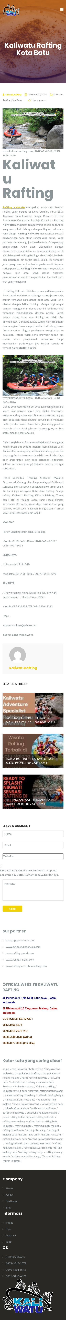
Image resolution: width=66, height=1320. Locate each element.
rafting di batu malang (46, 1125)
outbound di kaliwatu (43, 1108)
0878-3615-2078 (16, 1263)
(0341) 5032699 (15, 1256)
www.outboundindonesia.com (23, 946)
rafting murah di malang (26, 1156)
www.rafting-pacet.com (20, 953)
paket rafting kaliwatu (41, 1117)
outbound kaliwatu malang (42, 1112)
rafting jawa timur (29, 1134)
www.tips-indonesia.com (20, 940)
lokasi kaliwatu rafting (26, 1103)
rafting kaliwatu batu (15, 1138)
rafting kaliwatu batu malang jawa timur (28, 1143)
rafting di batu (23, 1125)
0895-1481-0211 (16, 1269)
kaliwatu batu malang (22, 1082)
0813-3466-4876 (16, 1276)
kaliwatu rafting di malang (20, 1095)
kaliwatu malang (24, 1086)
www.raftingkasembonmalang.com (26, 965)
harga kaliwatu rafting (27, 1073)
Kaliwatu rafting (45, 1086)
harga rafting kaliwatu (34, 1077)
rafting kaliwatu (51, 1134)
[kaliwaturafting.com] (11, 9)
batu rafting (36, 1068)
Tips (8, 1229)
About (9, 1194)
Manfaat (11, 1235)
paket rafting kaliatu (14, 1117)
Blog (9, 1207)
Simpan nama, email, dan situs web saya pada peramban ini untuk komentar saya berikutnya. (29, 872)
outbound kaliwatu (13, 1112)
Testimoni (11, 1201)
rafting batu (34, 1121)
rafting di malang (36, 1130)
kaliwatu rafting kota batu (20, 1099)
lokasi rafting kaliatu (17, 1108)
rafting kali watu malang (38, 1147)
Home (9, 1188)
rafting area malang (14, 1121)
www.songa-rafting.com (20, 959)
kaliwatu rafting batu (15, 1090)
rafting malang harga (31, 1151)
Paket (9, 1222)
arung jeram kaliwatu (15, 1068)
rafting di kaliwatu (13, 1130)
